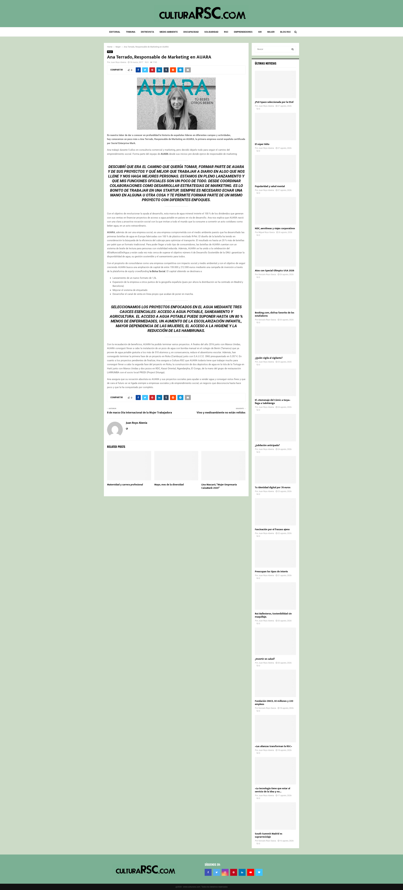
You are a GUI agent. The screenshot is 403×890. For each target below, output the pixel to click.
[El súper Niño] (275, 126)
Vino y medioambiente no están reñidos (221, 412)
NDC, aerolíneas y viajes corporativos (275, 228)
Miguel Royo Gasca (266, 232)
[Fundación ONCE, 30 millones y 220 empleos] (275, 683)
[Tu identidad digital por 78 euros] (275, 469)
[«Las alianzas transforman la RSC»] (275, 728)
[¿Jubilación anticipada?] (275, 427)
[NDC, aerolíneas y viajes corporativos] (275, 210)
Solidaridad (211, 32)
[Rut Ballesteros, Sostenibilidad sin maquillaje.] (275, 596)
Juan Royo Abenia (118, 62)
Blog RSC (285, 32)
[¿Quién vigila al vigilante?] (275, 340)
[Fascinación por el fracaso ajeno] (275, 512)
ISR (260, 32)
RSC (226, 32)
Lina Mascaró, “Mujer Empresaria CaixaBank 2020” (219, 486)
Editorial (114, 32)
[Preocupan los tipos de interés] (275, 554)
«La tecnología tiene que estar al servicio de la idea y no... (272, 790)
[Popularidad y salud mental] (275, 168)
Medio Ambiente (169, 32)
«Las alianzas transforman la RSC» (273, 746)
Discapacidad (191, 32)
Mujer (271, 32)
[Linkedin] (242, 872)
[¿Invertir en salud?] (275, 641)
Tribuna (130, 32)
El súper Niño (262, 144)
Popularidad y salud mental (270, 186)
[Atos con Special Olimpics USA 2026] (275, 253)
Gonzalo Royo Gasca (267, 274)
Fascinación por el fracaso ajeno (272, 529)
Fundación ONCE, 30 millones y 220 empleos (274, 702)
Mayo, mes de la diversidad (169, 485)
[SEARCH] (292, 49)
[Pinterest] (233, 872)
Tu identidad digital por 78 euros (272, 487)
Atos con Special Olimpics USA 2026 (274, 270)
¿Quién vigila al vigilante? (269, 358)
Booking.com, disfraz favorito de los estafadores (274, 314)
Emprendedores (243, 32)
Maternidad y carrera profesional (125, 485)
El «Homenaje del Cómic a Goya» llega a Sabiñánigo (272, 401)
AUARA (164, 154)
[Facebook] (208, 872)
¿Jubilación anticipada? (267, 445)
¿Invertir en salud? (265, 659)
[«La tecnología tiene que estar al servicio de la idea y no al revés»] (275, 770)
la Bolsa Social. (158, 271)
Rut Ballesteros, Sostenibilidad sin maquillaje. (273, 615)
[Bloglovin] (259, 872)
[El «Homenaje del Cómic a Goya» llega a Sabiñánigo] (275, 382)
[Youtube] (250, 872)
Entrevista (147, 32)
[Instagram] (225, 872)
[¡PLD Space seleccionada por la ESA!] (275, 84)
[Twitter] (216, 872)
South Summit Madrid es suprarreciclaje (268, 835)
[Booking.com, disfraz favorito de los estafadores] (275, 295)
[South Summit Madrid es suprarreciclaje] (275, 816)
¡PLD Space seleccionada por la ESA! (274, 102)
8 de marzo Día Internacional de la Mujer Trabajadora (139, 412)
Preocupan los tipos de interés (271, 571)
